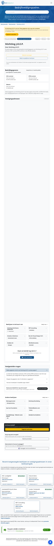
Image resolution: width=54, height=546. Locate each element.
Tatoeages (10, 345)
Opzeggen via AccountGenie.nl (28, 448)
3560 (16, 506)
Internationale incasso (12, 338)
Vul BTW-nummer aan (33, 79)
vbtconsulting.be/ (20, 511)
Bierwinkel (31, 345)
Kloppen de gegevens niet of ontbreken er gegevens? (20, 379)
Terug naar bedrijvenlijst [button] (10, 39)
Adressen (44, 39)
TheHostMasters (19, 531)
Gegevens (38, 39)
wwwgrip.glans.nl (33, 484)
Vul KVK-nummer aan (11, 79)
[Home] (7, 3)
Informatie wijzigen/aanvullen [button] (24, 39)
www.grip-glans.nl (7, 497)
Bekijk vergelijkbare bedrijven (27, 58)
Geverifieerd (21, 476)
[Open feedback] (50, 542)
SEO (7, 418)
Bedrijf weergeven (20, 484)
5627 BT (31, 479)
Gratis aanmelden (27, 357)
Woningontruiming (10, 403)
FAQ (48, 39)
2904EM (31, 493)
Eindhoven (36, 479)
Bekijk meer (44, 324)
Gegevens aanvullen (11, 34)
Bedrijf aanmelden (27, 439)
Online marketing (32, 338)
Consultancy (31, 330)
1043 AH (4, 479)
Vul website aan (9, 88)
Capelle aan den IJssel (38, 493)
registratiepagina (5, 518)
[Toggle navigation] (51, 2)
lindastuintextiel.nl (34, 497)
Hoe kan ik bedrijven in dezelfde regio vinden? (18, 382)
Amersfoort (11, 331)
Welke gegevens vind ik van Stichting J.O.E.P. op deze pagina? (22, 370)
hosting (30, 410)
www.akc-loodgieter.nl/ (8, 484)
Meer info (46, 530)
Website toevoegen (27, 55)
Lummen (20, 506)
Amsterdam (9, 479)
